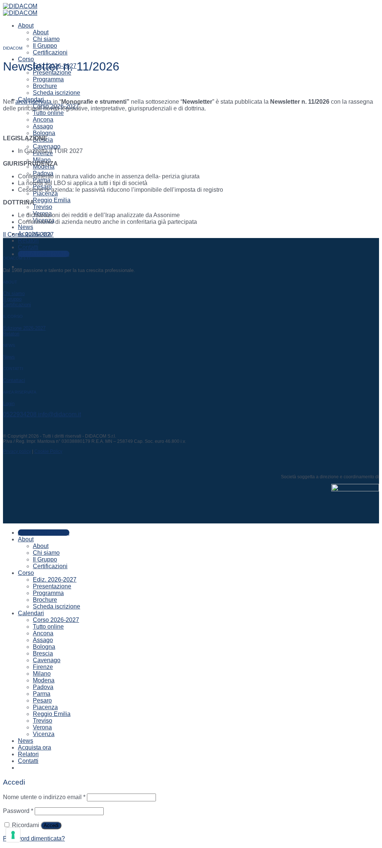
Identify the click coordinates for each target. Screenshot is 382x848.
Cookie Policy (48, 451)
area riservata (33, 101)
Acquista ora (34, 747)
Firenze (43, 667)
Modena (43, 680)
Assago (43, 126)
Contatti (28, 247)
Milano (42, 160)
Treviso (42, 207)
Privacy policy (17, 451)
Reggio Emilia (52, 200)
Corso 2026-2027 (56, 620)
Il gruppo (12, 299)
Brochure (45, 86)
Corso (26, 59)
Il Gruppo (45, 46)
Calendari (31, 613)
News (25, 227)
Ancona (43, 119)
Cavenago (46, 146)
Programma (48, 79)
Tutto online (48, 113)
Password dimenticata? (34, 838)
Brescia (43, 653)
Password (18, 811)
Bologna (44, 133)
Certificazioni (50, 52)
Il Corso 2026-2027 (28, 234)
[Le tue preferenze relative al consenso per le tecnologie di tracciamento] (13, 835)
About (26, 25)
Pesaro (42, 700)
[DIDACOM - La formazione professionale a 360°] (20, 9)
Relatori (28, 240)
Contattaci (14, 380)
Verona (42, 727)
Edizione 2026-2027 (24, 328)
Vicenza (43, 734)
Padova (43, 687)
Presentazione (52, 586)
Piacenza (45, 193)
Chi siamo (46, 39)
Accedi (51, 825)
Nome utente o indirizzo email (44, 797)
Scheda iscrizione (56, 93)
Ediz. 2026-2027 (54, 579)
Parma (41, 694)
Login (9, 403)
